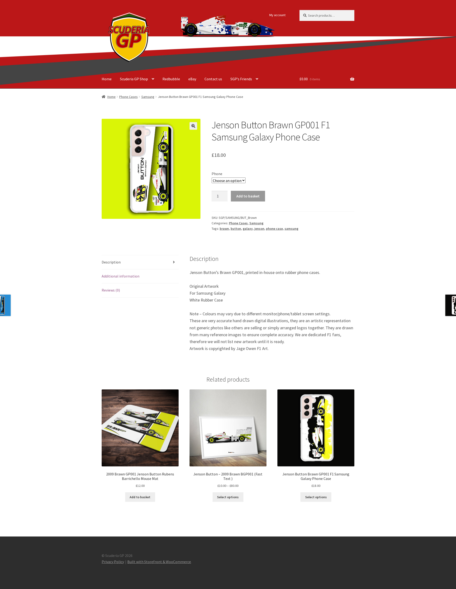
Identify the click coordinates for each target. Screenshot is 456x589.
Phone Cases (128, 97)
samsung (291, 228)
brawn (224, 228)
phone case (274, 228)
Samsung (147, 97)
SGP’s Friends (241, 79)
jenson (259, 228)
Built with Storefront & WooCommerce (159, 561)
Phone (217, 173)
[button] (193, 126)
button (236, 228)
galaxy (248, 228)
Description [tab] (111, 262)
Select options (228, 497)
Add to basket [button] (140, 497)
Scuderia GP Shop (134, 79)
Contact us (213, 79)
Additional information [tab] (120, 276)
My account (277, 15)
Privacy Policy (113, 561)
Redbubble (171, 79)
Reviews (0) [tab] (111, 290)
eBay (192, 79)
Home (107, 79)
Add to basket (248, 196)
